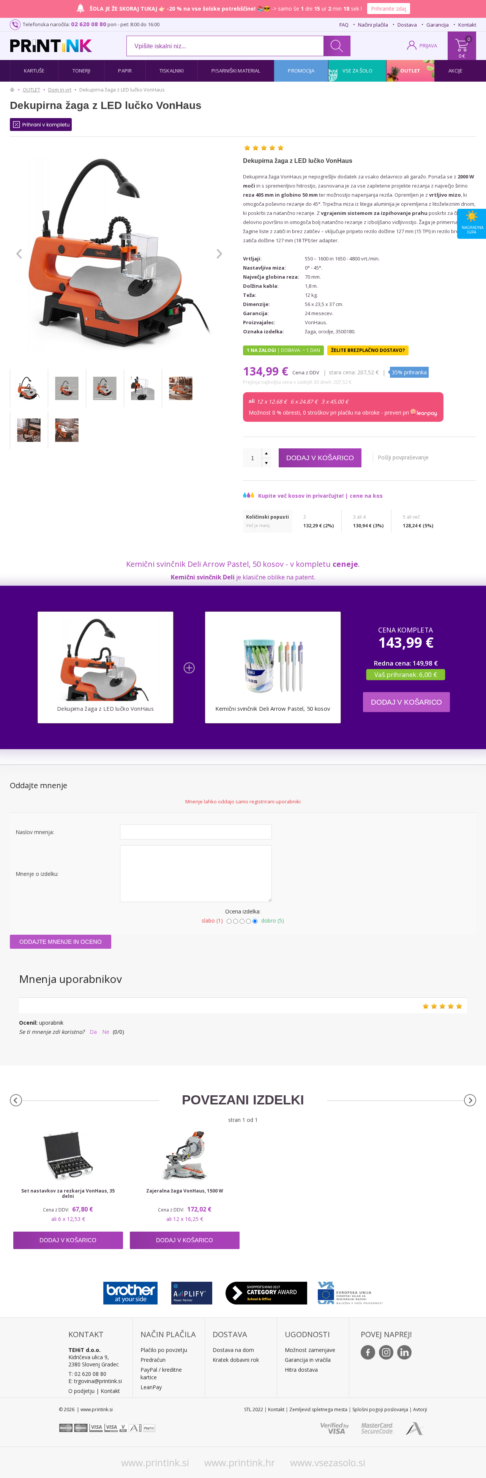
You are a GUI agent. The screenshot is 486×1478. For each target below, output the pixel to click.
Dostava (407, 24)
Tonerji (82, 70)
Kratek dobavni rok (236, 1359)
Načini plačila (373, 24)
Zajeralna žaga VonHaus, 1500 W (184, 1191)
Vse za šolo (357, 70)
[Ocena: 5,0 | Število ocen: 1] (264, 147)
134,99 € (267, 371)
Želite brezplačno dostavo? (368, 350)
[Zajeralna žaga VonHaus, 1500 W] (184, 1156)
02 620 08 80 (88, 24)
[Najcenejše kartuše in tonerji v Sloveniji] (51, 45)
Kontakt (467, 24)
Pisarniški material (235, 70)
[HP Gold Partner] (191, 1291)
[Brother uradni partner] (130, 1291)
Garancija (437, 24)
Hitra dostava (301, 1369)
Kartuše (34, 70)
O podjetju (81, 1390)
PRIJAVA (428, 45)
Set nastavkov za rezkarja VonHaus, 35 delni (68, 1193)
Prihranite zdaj (388, 8)
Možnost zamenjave (310, 1349)
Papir (125, 70)
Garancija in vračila (308, 1359)
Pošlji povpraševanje (403, 457)
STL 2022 (253, 1409)
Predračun (153, 1359)
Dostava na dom (233, 1349)
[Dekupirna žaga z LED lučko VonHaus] (29, 388)
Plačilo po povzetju (163, 1349)
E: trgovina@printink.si (95, 1381)
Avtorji (420, 1409)
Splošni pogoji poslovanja (380, 1409)
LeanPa (149, 1387)
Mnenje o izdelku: (37, 873)
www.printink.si (155, 1462)
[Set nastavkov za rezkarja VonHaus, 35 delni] (68, 1156)
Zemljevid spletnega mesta (318, 1409)
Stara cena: (342, 372)
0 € (462, 55)
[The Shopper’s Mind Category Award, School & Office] (266, 1291)
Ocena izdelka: (242, 911)
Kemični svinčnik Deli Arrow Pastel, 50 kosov (272, 709)
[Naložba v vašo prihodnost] (350, 1291)
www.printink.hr (239, 1462)
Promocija (301, 70)
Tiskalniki (171, 70)
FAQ (344, 24)
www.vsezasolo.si (327, 1462)
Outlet (410, 70)
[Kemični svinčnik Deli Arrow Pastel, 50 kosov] (273, 666)
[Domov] (14, 89)
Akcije (455, 70)
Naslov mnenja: (35, 832)
